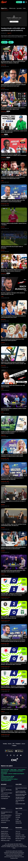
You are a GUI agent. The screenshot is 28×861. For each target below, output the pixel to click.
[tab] (4, 8)
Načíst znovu (14, 21)
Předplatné (19, 2)
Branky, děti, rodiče (5, 203)
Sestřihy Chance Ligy (5, 597)
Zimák (2, 134)
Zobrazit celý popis (6, 39)
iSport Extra (3, 319)
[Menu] (26, 2)
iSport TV (9, 33)
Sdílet (5, 42)
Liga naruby (3, 64)
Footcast (3, 573)
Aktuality (3, 226)
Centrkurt (3, 88)
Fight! (2, 180)
